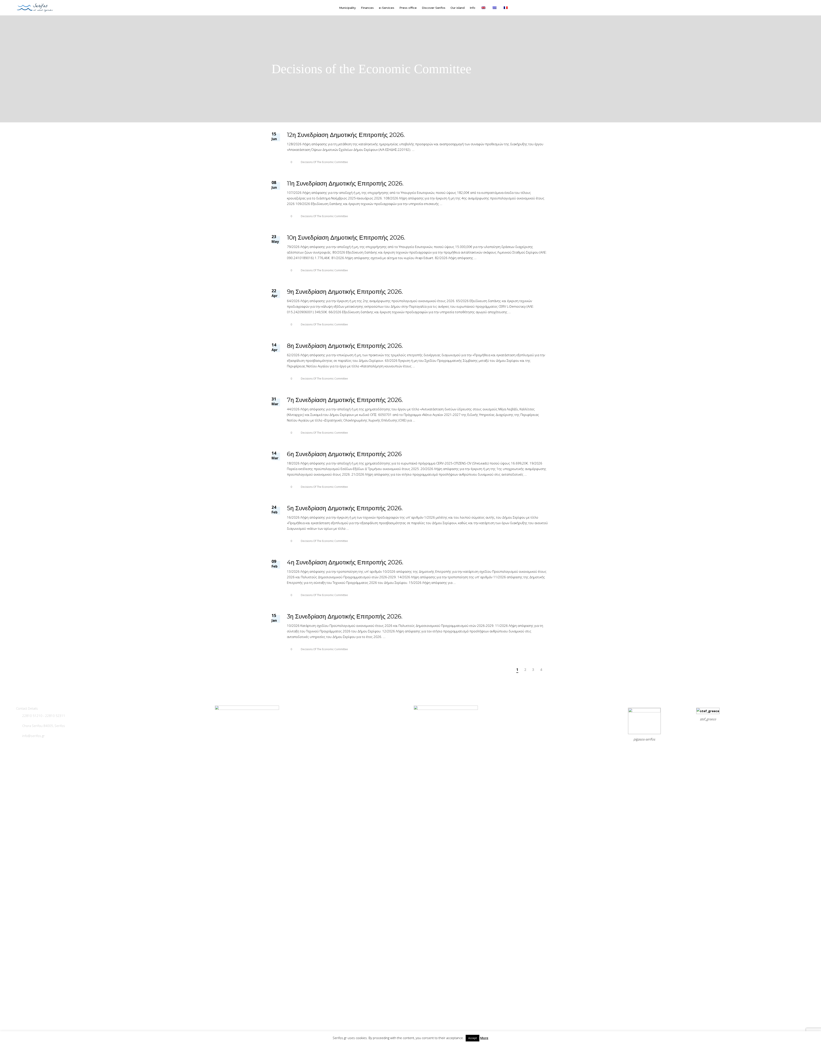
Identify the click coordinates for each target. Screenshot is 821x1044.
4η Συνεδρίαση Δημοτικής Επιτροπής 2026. (345, 562)
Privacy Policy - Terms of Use (635, 749)
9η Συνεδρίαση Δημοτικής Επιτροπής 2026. (345, 291)
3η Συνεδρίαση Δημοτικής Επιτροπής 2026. (344, 616)
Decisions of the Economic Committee (324, 162)
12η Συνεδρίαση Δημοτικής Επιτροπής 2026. (346, 134)
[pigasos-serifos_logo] (644, 711)
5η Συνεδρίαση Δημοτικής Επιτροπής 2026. (345, 508)
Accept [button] (472, 1038)
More (484, 1038)
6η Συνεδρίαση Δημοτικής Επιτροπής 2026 (344, 454)
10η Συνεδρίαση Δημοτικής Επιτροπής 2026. (346, 237)
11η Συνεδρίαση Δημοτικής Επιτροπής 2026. (345, 183)
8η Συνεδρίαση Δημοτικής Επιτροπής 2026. (345, 345)
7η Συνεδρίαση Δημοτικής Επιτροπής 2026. (345, 399)
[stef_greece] (708, 711)
